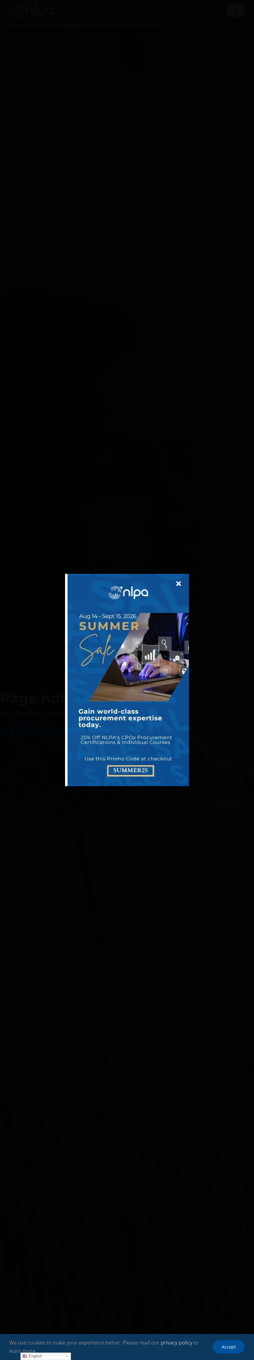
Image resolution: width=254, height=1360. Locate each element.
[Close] (178, 583)
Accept (229, 1347)
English (34, 1356)
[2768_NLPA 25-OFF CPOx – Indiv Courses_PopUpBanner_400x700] (128, 576)
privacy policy (176, 1342)
